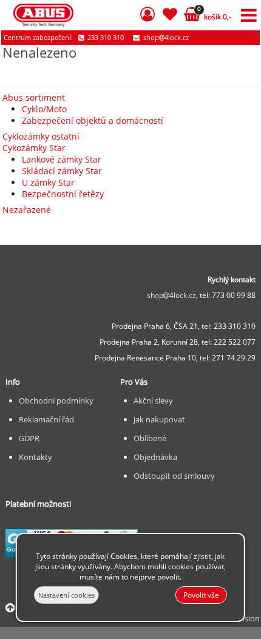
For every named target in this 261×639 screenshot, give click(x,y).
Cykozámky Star (34, 148)
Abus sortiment (33, 97)
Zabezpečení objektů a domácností (92, 120)
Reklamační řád (46, 419)
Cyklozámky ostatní (41, 136)
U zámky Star (48, 182)
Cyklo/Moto (44, 109)
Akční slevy (153, 400)
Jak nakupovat (159, 419)
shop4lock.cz (165, 37)
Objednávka (155, 456)
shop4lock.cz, (173, 295)
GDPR (29, 438)
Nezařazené (26, 209)
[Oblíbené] (169, 16)
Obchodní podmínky (56, 400)
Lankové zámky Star (61, 159)
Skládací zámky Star (62, 171)
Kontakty (35, 456)
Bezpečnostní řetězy (63, 194)
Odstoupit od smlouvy (174, 475)
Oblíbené (150, 438)
